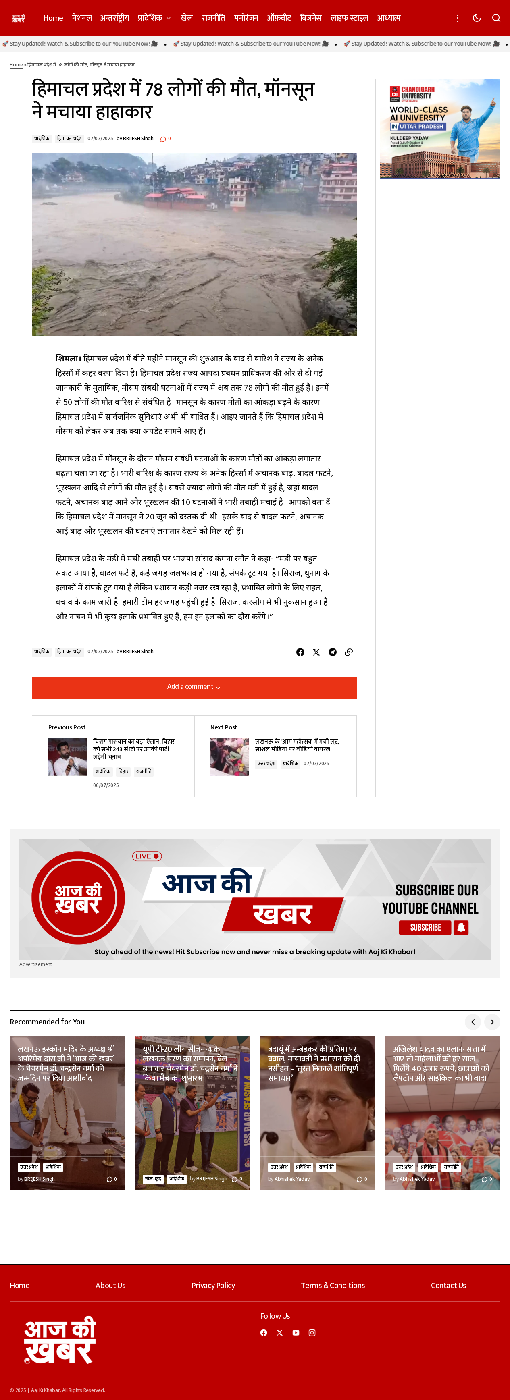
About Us (110, 1285)
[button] (457, 18)
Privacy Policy (213, 1285)
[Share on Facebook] (300, 652)
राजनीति (143, 772)
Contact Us (448, 1285)
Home (16, 65)
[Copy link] (349, 652)
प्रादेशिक (41, 139)
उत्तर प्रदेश (266, 764)
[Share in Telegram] (333, 652)
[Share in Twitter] (316, 652)
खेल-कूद (153, 1179)
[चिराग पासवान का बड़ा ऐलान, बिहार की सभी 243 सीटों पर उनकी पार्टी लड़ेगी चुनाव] (113, 756)
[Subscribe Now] (255, 899)
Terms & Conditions (333, 1285)
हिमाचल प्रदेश (69, 139)
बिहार (123, 772)
